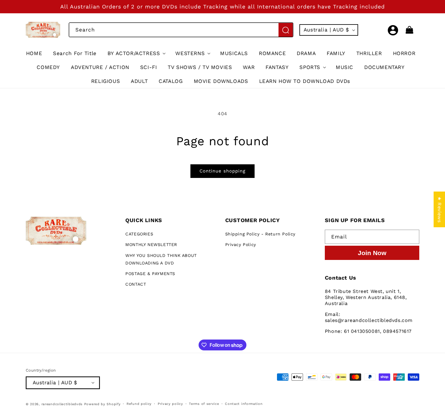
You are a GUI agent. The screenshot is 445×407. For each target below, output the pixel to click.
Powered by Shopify (102, 404)
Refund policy (139, 403)
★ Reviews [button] (439, 209)
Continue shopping (222, 171)
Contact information (243, 403)
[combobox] (181, 30)
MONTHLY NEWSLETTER (151, 244)
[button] (379, 30)
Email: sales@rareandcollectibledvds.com (369, 317)
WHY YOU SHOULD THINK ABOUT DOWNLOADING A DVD (161, 259)
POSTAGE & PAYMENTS (150, 273)
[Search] (286, 30)
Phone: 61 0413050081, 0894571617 (368, 331)
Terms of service (204, 403)
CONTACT (135, 284)
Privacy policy (170, 403)
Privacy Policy (240, 244)
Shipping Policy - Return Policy (260, 234)
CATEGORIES (139, 234)
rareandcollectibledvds (62, 404)
